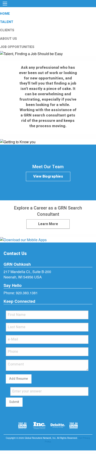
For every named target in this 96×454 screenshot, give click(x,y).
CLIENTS (7, 30)
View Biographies (48, 176)
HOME (5, 13)
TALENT (6, 21)
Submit (14, 402)
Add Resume (18, 378)
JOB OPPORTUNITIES (17, 46)
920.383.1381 (27, 292)
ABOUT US (8, 38)
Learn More (48, 224)
